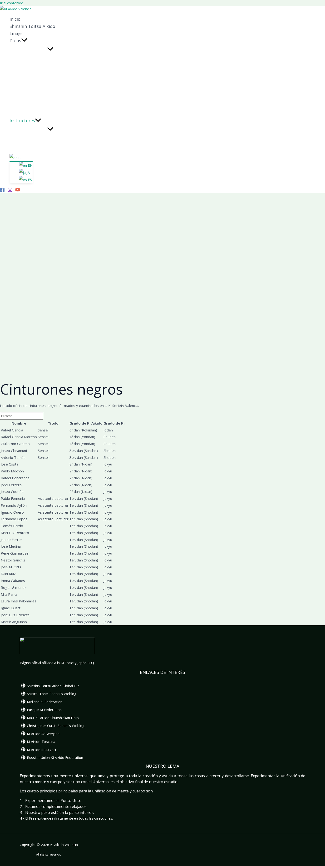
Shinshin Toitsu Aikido (32, 26)
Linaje (16, 33)
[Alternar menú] (50, 49)
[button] (24, 40)
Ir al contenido (11, 2)
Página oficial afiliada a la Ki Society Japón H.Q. (57, 662)
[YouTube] (17, 190)
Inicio (15, 19)
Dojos (15, 40)
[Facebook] (2, 190)
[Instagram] (10, 190)
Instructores (22, 120)
